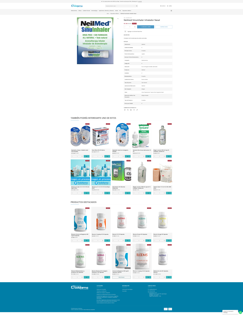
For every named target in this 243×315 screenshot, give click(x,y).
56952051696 (152, 291)
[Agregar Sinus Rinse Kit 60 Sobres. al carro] (107, 156)
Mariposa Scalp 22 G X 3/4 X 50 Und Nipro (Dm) (80, 187)
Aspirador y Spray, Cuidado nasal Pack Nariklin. (79, 150)
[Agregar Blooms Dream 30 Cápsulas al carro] (148, 240)
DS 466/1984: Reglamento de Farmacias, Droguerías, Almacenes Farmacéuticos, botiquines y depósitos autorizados (107, 297)
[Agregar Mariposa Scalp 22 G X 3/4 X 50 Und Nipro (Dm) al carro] (86, 193)
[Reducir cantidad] (125, 26)
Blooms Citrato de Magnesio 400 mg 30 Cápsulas (79, 235)
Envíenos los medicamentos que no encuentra (106, 294)
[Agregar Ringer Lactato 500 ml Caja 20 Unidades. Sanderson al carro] (169, 156)
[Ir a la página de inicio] (77, 6)
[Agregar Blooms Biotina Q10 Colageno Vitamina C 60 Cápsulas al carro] (107, 277)
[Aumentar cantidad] (135, 26)
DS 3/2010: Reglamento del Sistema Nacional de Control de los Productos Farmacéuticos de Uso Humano (108, 300)
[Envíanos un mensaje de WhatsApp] (240, 312)
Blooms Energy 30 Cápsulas (161, 234)
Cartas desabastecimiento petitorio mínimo (105, 302)
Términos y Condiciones (102, 291)
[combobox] (121, 6)
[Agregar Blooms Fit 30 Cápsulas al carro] (128, 240)
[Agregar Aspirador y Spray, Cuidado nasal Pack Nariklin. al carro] (86, 156)
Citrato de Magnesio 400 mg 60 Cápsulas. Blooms (120, 271)
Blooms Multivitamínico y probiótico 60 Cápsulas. (77, 271)
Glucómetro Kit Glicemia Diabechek (118, 187)
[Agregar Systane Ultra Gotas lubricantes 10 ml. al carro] (148, 156)
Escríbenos (128, 1)
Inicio (108, 13)
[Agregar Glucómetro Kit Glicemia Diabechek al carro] (128, 193)
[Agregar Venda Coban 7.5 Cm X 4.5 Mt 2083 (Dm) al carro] (169, 193)
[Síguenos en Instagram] (171, 10)
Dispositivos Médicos (114, 13)
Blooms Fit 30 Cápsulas (118, 234)
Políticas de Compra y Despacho (103, 292)
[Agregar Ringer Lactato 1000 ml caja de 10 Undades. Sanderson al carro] (148, 193)
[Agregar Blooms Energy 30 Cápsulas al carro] (169, 240)
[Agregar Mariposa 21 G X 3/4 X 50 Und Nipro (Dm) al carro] (107, 193)
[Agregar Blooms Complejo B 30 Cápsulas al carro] (107, 240)
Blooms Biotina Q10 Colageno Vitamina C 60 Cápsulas (99, 271)
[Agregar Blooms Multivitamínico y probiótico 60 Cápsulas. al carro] (86, 277)
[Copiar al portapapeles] (137, 110)
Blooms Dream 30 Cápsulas (140, 234)
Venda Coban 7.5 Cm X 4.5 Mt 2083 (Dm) (162, 187)
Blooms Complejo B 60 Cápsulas (141, 271)
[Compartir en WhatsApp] (131, 110)
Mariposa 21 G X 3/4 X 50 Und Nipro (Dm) (101, 187)
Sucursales (124, 291)
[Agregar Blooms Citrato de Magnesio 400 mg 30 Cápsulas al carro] (86, 240)
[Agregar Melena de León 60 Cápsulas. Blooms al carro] (169, 277)
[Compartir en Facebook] (125, 110)
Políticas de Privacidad (101, 289)
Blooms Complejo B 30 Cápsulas (100, 234)
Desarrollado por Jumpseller (89, 309)
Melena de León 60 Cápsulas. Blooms (161, 271)
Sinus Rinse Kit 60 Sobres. (98, 150)
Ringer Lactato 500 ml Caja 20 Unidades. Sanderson (161, 150)
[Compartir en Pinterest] (134, 110)
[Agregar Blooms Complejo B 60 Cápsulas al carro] (148, 277)
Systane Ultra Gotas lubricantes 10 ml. (142, 150)
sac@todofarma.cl (153, 289)
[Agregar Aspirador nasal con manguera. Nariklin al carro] (128, 156)
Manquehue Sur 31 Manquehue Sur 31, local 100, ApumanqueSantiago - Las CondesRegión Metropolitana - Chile (158, 294)
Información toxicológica (127, 289)
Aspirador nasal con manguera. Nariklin (120, 150)
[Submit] (137, 6)
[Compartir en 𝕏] (128, 110)
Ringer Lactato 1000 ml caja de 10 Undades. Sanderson (141, 187)
